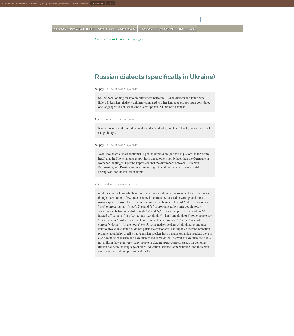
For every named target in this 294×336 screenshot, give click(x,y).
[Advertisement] (69, 97)
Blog (181, 28)
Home (99, 39)
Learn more (97, 3)
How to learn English (82, 28)
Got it (110, 3)
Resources (146, 28)
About (191, 28)
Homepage (60, 28)
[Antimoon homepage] (88, 17)
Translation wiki (165, 28)
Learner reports (126, 28)
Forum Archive (115, 39)
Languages (135, 39)
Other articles (106, 28)
